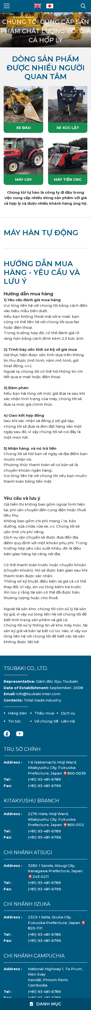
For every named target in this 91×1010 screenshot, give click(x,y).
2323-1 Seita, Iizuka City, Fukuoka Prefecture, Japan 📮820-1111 (57, 922)
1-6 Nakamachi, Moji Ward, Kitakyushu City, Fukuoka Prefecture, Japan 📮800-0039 (57, 768)
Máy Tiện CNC (68, 179)
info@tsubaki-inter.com (38, 693)
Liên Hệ (68, 721)
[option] (45, 33)
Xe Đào (23, 127)
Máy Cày (23, 179)
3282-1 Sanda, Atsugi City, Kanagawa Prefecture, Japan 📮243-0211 (55, 871)
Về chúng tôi (46, 721)
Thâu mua (44, 713)
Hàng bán (17, 713)
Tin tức (14, 721)
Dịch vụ (68, 713)
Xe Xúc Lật (67, 127)
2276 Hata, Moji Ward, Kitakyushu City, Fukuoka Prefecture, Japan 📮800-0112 (56, 819)
